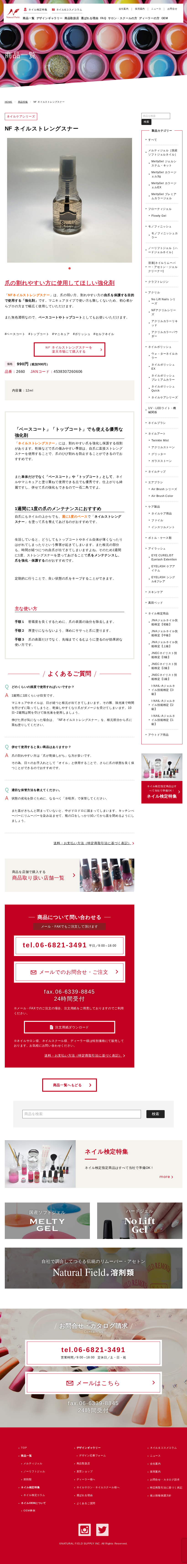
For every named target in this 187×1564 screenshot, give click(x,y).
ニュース (156, 9)
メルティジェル (32, 1463)
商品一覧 (28, 18)
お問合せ (172, 9)
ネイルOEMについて (33, 1503)
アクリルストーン (163, 447)
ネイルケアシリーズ (164, 397)
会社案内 (124, 9)
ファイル (157, 520)
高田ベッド (155, 602)
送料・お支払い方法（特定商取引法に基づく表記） (92, 843)
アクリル (154, 292)
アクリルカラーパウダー (164, 334)
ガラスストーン (161, 461)
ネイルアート (157, 433)
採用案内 (140, 9)
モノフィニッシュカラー (164, 235)
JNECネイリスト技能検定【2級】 (164, 666)
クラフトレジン (158, 281)
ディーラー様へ (86, 1479)
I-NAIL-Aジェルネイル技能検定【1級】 (163, 720)
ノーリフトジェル (34, 1471)
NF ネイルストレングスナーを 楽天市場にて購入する (68, 349)
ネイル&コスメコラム (69, 9)
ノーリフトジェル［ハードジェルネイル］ (162, 250)
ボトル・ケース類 (159, 537)
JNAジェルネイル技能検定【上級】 (164, 644)
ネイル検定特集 (38, 9)
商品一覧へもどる (67, 1085)
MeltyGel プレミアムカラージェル (163, 196)
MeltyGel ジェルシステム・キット (163, 163)
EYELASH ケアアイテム (163, 568)
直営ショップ (85, 1471)
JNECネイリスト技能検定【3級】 (164, 655)
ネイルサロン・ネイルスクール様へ (98, 1487)
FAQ (103, 18)
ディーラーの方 (149, 18)
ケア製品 (154, 506)
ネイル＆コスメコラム (163, 1447)
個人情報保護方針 (160, 1495)
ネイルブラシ (157, 423)
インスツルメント (163, 527)
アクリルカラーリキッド (164, 323)
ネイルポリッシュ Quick (163, 388)
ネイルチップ (157, 471)
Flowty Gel (158, 215)
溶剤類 (27, 1479)
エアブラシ (155, 482)
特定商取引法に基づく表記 (166, 1487)
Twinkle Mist (160, 440)
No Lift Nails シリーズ (163, 301)
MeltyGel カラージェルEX (163, 185)
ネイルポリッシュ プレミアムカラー (163, 377)
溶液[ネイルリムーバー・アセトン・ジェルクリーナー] (162, 267)
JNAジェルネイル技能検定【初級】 (164, 622)
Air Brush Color (162, 496)
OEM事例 (29, 1510)
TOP (24, 1447)
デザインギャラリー (89, 1447)
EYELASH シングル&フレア (163, 579)
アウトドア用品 (158, 734)
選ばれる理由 (90, 18)
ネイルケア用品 (161, 513)
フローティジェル (159, 209)
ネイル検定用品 (158, 613)
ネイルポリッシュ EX (163, 366)
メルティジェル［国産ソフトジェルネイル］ (162, 152)
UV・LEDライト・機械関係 (162, 410)
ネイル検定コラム (34, 1495)
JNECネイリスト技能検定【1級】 (164, 677)
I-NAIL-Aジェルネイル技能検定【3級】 (163, 690)
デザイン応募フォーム (92, 1455)
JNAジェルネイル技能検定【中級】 (164, 633)
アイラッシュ (157, 548)
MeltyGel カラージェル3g (163, 174)
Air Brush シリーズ (164, 489)
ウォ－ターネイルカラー (164, 355)
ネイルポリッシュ (159, 346)
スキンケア (155, 592)
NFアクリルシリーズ (163, 312)
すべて (152, 139)
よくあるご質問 (86, 1503)
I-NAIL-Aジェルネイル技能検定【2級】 (163, 705)
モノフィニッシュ (159, 226)
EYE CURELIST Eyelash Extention (164, 557)
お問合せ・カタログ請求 (165, 1479)
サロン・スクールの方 (122, 18)
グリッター (158, 454)
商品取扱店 (83, 1463)
